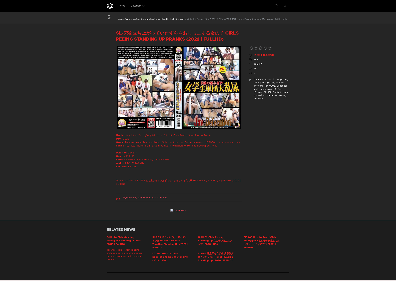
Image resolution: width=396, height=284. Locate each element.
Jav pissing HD (267, 89)
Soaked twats (280, 92)
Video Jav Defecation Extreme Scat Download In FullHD (147, 19)
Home (121, 6)
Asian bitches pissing (276, 80)
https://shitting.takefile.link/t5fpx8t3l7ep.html (145, 197)
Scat (182, 19)
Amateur (258, 80)
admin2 (258, 64)
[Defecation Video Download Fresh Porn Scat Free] (110, 6)
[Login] (285, 6)
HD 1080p (269, 86)
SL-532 (267, 92)
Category (136, 6)
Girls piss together (264, 83)
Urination (259, 95)
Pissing (258, 92)
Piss (279, 89)
